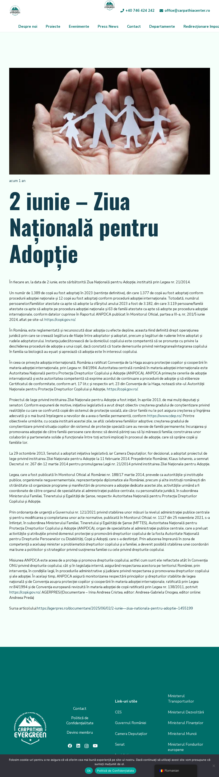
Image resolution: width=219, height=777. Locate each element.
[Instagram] (86, 746)
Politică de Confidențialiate (115, 770)
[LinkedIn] (78, 746)
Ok (89, 770)
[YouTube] (95, 746)
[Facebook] (70, 746)
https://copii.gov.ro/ (59, 319)
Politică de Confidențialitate (79, 721)
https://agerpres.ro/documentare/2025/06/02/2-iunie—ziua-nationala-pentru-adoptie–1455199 (115, 608)
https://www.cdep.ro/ (164, 415)
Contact (79, 708)
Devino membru (80, 732)
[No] (214, 766)
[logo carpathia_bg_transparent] (15, 10)
